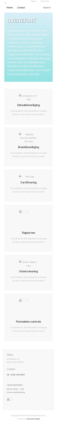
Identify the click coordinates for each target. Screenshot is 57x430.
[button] (10, 7)
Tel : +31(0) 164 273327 (16, 375)
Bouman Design (33, 419)
